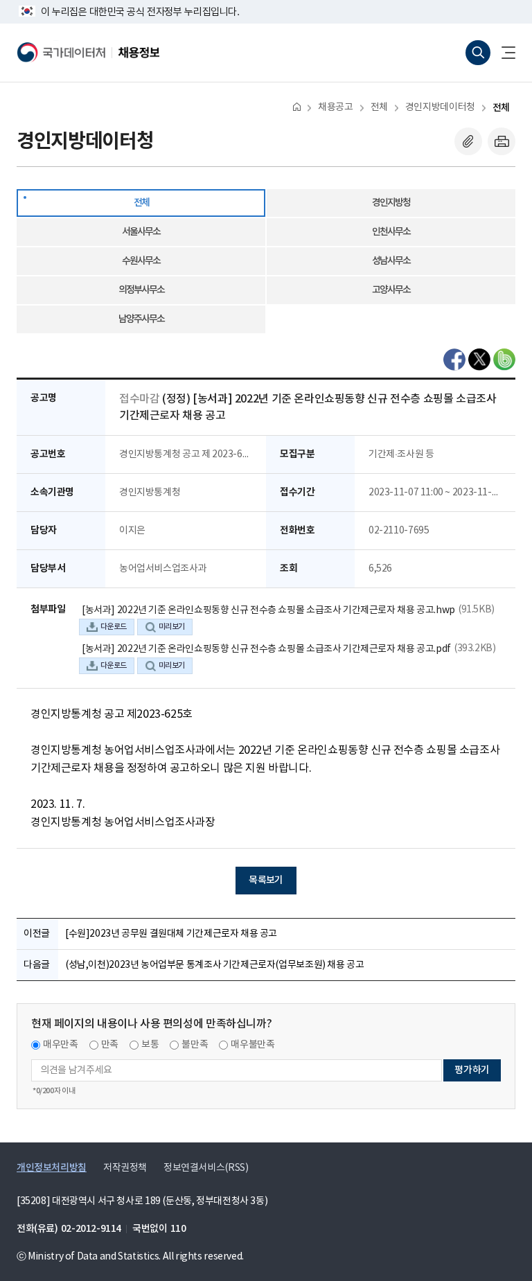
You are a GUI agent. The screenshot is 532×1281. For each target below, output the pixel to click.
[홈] (297, 106)
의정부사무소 (141, 290)
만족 (109, 1044)
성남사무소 (391, 261)
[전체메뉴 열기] (502, 52)
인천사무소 (391, 232)
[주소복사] (468, 141)
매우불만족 (252, 1044)
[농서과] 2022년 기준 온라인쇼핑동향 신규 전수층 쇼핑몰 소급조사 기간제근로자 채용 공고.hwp (268, 610)
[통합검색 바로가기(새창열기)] (478, 52)
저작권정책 (125, 1168)
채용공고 (335, 107)
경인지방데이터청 (440, 107)
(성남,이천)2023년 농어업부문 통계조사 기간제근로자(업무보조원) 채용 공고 (214, 965)
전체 (379, 107)
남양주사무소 (141, 319)
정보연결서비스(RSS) (205, 1168)
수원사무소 (141, 261)
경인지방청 (391, 203)
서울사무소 (141, 232)
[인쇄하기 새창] (501, 141)
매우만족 (60, 1044)
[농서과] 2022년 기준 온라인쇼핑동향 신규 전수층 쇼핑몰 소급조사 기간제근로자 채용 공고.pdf (266, 649)
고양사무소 (391, 290)
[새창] (454, 359)
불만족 (194, 1044)
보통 (150, 1044)
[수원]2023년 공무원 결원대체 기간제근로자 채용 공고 (171, 933)
